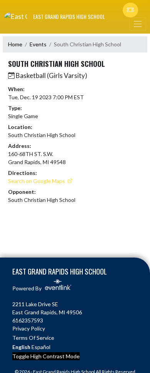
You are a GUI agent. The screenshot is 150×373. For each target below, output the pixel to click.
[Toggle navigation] (138, 24)
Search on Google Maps (37, 181)
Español (41, 347)
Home (15, 44)
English (21, 347)
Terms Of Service (33, 337)
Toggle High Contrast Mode (46, 356)
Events (38, 44)
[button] (130, 10)
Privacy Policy (28, 328)
